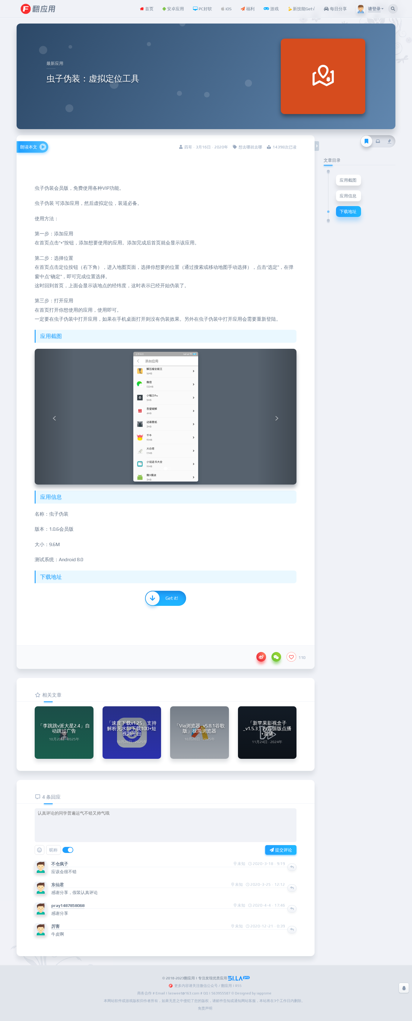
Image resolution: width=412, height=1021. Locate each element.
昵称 (53, 850)
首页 (149, 8)
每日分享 (338, 8)
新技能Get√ (303, 8)
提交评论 (283, 850)
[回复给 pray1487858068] (291, 908)
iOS (228, 8)
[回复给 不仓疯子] (291, 867)
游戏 (274, 8)
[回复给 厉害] (291, 929)
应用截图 (348, 180)
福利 (250, 8)
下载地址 (348, 211)
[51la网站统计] (239, 978)
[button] (54, 417)
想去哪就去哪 (250, 147)
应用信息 (348, 195)
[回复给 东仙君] (291, 888)
